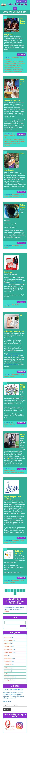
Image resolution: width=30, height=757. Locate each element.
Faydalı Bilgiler (8, 652)
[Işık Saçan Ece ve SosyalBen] (11, 25)
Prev (6, 590)
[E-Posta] (20, 1)
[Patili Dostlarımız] (11, 160)
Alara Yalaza (9, 139)
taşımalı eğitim (8, 71)
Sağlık (6, 674)
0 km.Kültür (7, 637)
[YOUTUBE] (17, 1)
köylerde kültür (12, 65)
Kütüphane (21, 472)
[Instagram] (25, 1)
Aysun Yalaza (16, 139)
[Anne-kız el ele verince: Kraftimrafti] (11, 88)
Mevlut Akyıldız (8, 143)
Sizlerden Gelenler (9, 677)
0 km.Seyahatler (8, 640)
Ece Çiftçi (15, 61)
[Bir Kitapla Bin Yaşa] (8, 554)
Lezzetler (6, 671)
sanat (14, 143)
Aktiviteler (7, 643)
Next (15, 593)
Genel (21, 57)
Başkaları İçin (15, 57)
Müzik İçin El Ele (22, 387)
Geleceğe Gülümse (13, 141)
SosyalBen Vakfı (18, 69)
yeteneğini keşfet (17, 71)
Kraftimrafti (22, 141)
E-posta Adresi (7, 701)
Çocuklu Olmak (8, 649)
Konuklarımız (7, 59)
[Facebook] (23, 1)
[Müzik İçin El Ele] (11, 389)
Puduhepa (8, 272)
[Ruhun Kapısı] (11, 211)
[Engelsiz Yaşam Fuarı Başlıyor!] (11, 487)
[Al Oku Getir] (11, 440)
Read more (21, 54)
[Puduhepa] (11, 262)
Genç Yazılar (8, 664)
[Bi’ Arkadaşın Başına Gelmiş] (11, 321)
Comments (4, 17)
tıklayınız (6, 611)
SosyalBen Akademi (16, 67)
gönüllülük (13, 63)
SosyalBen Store (8, 69)
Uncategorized (8, 680)
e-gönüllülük (9, 61)
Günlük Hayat (12, 542)
